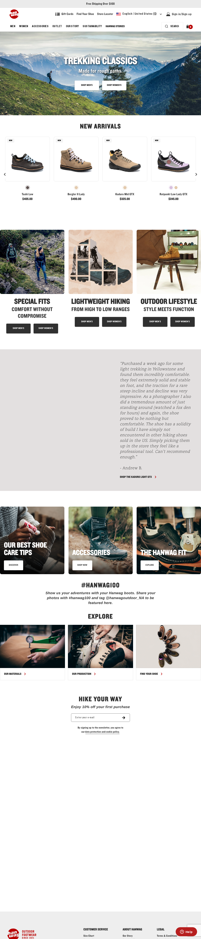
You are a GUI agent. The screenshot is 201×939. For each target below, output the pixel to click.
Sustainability (92, 26)
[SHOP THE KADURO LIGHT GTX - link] (57, 420)
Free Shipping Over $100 (100, 4)
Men (12, 26)
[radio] (27, 187)
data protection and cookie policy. (102, 731)
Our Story (72, 26)
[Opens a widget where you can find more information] (186, 932)
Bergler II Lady (76, 194)
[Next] (196, 174)
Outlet (57, 26)
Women (23, 26)
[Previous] (5, 174)
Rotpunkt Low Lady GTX (173, 194)
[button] (188, 26)
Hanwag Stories (115, 26)
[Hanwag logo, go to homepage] (14, 14)
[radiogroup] (27, 187)
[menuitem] (12, 26)
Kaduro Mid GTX (124, 194)
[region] (100, 652)
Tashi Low (27, 194)
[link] (27, 170)
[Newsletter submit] (126, 717)
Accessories (40, 26)
